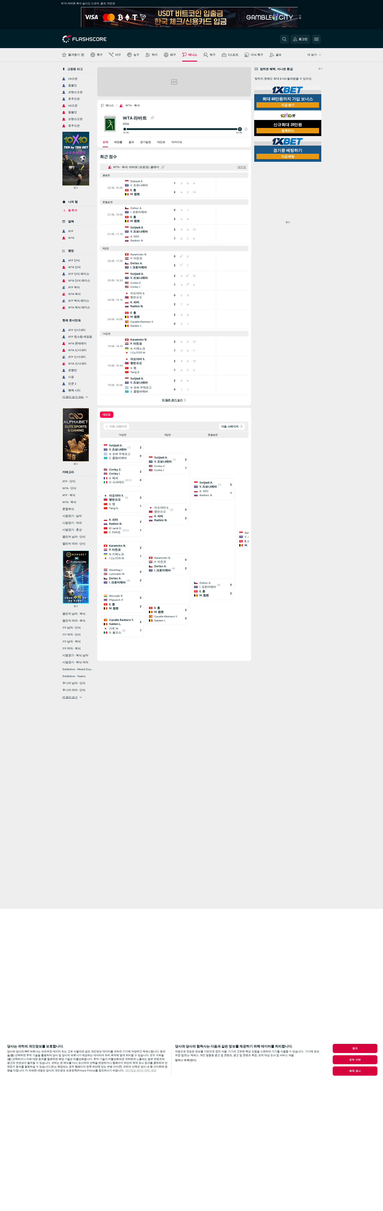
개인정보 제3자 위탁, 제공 (140, 1070)
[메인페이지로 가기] (93, 39)
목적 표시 (355, 1070)
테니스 (110, 105)
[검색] (284, 39)
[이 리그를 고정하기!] (152, 118)
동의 (355, 1048)
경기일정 (145, 142)
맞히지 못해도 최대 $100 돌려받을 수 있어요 (283, 79)
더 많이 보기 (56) (73, 397)
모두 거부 (355, 1059)
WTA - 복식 (132, 105)
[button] (246, 129)
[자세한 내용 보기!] (174, 187)
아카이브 (176, 142)
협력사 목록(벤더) (186, 1060)
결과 (131, 142)
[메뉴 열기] (316, 39)
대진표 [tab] (107, 414)
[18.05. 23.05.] (185, 129)
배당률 (118, 142)
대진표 (161, 142)
